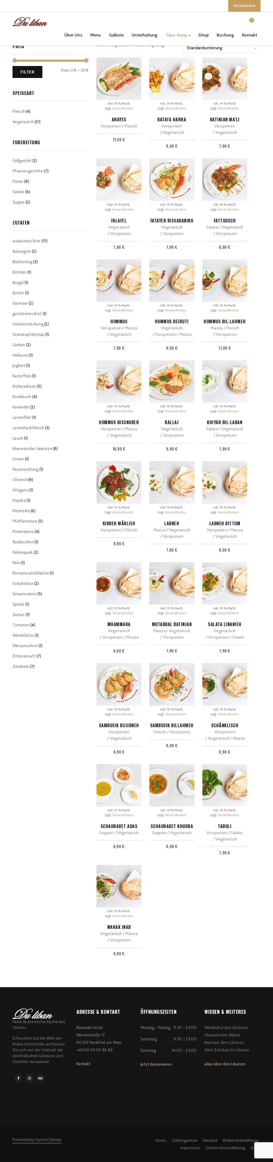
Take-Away (176, 35)
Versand (210, 1140)
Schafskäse (23, 583)
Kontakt (249, 35)
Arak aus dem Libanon (224, 1042)
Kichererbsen (24, 386)
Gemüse (20, 303)
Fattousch (225, 220)
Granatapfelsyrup (29, 334)
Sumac (19, 614)
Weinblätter (23, 635)
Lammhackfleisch (28, 427)
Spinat (19, 604)
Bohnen (20, 272)
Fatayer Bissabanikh (172, 220)
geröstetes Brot (27, 313)
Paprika (19, 500)
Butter (18, 293)
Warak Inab (119, 927)
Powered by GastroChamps (37, 1139)
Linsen (18, 459)
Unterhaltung (144, 35)
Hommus (118, 321)
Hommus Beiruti (172, 321)
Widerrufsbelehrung (240, 1140)
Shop (203, 35)
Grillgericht (22, 160)
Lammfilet (22, 417)
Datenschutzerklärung (225, 1148)
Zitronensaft (24, 656)
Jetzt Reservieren (156, 1064)
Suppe (19, 202)
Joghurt (19, 365)
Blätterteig (22, 261)
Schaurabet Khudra (172, 826)
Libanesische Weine (222, 1035)
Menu (95, 35)
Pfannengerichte (28, 171)
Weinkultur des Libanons (226, 1027)
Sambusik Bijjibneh (119, 725)
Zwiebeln (21, 666)
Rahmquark (23, 552)
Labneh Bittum (224, 523)
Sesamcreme (25, 594)
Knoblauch (22, 396)
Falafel (119, 220)
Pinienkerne (23, 531)
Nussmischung (26, 469)
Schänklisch (225, 725)
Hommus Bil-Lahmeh (225, 321)
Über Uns (73, 35)
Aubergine (22, 251)
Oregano (21, 490)
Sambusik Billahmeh (172, 725)
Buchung (225, 35)
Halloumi (20, 355)
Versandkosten (122, 108)
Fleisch (19, 111)
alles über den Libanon (225, 1064)
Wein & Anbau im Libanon (227, 1050)
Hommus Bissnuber (119, 422)
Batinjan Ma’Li (225, 119)
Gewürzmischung (28, 324)
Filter (27, 72)
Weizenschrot (25, 645)
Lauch (18, 438)
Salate (19, 191)
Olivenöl (20, 479)
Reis (16, 562)
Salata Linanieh (225, 624)
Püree (18, 181)
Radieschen (23, 542)
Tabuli (224, 826)
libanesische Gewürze (32, 448)
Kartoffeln (22, 376)
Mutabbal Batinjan (172, 624)
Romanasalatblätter (31, 573)
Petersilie (21, 510)
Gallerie (116, 35)
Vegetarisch (23, 121)
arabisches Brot (27, 241)
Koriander (21, 407)
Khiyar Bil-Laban (224, 422)
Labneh (171, 523)
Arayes (119, 119)
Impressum (190, 1148)
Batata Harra (171, 119)
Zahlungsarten (185, 1140)
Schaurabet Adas (119, 826)
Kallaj (172, 422)
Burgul (18, 282)
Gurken (19, 344)
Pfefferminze (25, 521)
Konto (161, 1140)
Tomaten (21, 625)
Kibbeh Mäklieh (119, 523)
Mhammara (119, 624)
